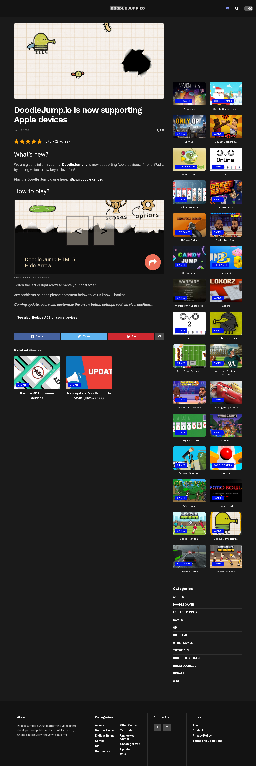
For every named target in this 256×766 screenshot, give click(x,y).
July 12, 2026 (21, 130)
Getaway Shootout (189, 473)
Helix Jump (225, 473)
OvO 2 (189, 338)
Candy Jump (189, 273)
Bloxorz (225, 305)
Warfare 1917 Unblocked (189, 305)
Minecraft (225, 440)
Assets (178, 597)
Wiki (176, 681)
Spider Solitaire (189, 207)
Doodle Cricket (189, 174)
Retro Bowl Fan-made (189, 371)
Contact (198, 730)
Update (22, 385)
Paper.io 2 (225, 273)
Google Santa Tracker (225, 109)
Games (181, 134)
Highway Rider (189, 240)
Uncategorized (184, 665)
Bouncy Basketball (226, 141)
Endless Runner (185, 612)
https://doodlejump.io (86, 179)
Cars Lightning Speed (226, 407)
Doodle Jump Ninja (226, 338)
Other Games (183, 642)
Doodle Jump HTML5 (226, 538)
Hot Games (183, 101)
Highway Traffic (189, 571)
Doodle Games (223, 101)
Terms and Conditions (207, 740)
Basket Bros (226, 207)
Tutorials (181, 650)
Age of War (189, 506)
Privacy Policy (202, 735)
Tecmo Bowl (226, 506)
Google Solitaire (189, 440)
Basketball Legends (189, 407)
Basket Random (226, 571)
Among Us (189, 109)
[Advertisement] (208, 48)
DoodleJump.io (75, 164)
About (196, 725)
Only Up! (189, 141)
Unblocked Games (186, 658)
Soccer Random (189, 538)
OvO (225, 174)
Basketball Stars (225, 240)
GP (175, 627)
